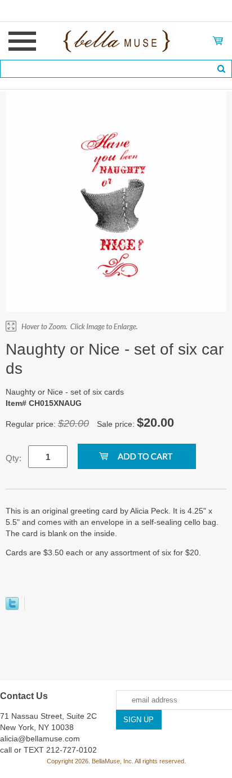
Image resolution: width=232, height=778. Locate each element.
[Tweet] (12, 607)
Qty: (13, 458)
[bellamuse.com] (116, 40)
